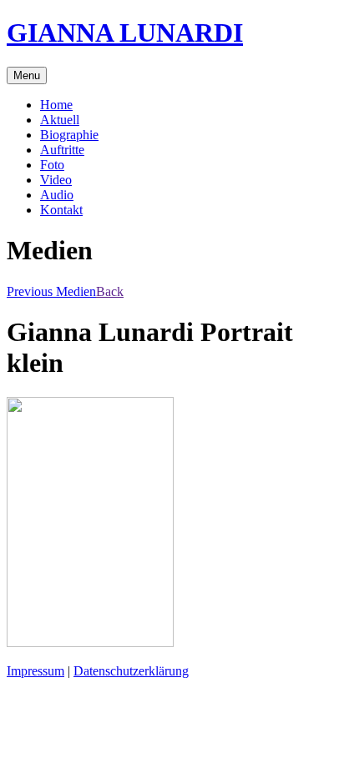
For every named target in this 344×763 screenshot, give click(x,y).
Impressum (35, 671)
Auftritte (62, 150)
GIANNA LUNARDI (125, 33)
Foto (52, 165)
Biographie (69, 135)
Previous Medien (51, 291)
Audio (56, 195)
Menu (26, 75)
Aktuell (59, 120)
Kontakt (61, 210)
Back (110, 291)
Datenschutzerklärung (131, 671)
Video (56, 180)
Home (56, 105)
